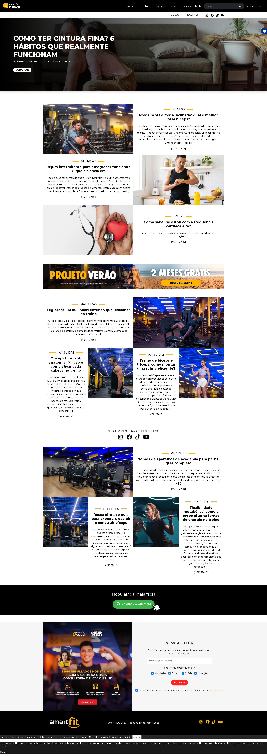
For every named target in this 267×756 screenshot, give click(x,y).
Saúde (173, 6)
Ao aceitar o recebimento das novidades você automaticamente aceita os (181, 690)
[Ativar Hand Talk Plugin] (264, 31)
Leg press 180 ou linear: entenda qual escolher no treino (179, 322)
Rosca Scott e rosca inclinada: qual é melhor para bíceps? (88, 129)
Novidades (133, 6)
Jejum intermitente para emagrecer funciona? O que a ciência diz (179, 180)
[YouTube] (222, 15)
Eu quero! (179, 682)
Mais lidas (172, 15)
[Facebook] (212, 15)
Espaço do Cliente (191, 6)
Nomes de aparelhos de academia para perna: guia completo (88, 472)
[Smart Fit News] (11, 6)
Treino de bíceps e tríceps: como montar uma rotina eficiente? (201, 373)
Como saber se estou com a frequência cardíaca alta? (88, 230)
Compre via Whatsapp (136, 604)
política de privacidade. (119, 737)
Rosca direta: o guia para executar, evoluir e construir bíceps (65, 522)
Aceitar (137, 737)
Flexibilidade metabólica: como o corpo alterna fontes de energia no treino (156, 522)
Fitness (147, 6)
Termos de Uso (216, 690)
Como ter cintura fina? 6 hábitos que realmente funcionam (63, 46)
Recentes (192, 15)
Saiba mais (22, 69)
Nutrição (160, 6)
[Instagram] (207, 15)
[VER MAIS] (178, 148)
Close (3, 752)
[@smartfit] (201, 722)
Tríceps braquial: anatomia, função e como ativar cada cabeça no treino (111, 373)
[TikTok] (217, 15)
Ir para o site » (253, 6)
